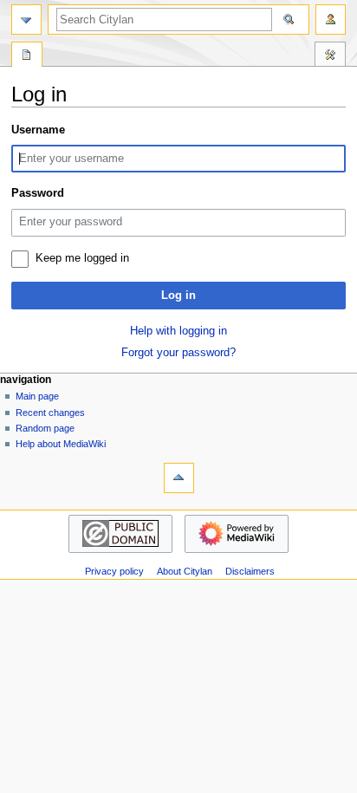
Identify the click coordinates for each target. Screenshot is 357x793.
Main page (37, 396)
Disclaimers (250, 571)
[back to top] (179, 478)
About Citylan (184, 571)
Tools (330, 56)
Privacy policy (114, 571)
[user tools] (330, 19)
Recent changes (50, 412)
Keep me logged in (82, 258)
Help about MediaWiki (61, 444)
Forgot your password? (178, 353)
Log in (178, 295)
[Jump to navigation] (26, 19)
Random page (45, 428)
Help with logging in (178, 331)
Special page (27, 56)
